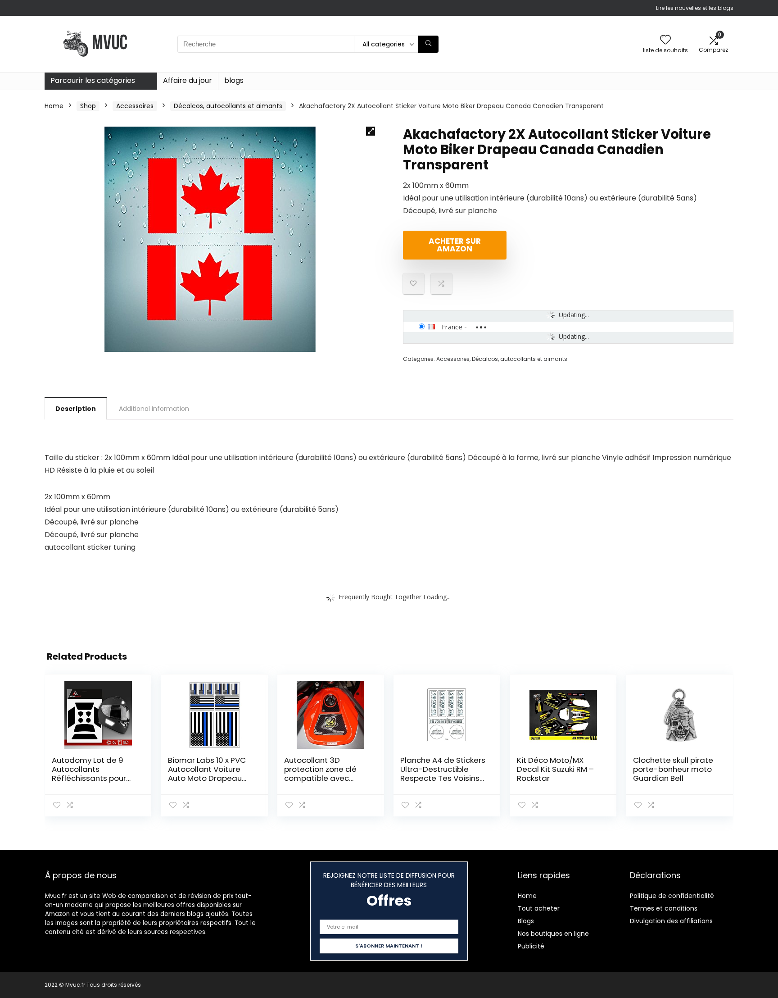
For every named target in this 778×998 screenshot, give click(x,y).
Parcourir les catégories (92, 80)
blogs (234, 80)
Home (54, 105)
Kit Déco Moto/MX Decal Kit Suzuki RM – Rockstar (555, 769)
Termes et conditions (663, 908)
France (452, 326)
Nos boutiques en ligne (553, 933)
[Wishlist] (665, 40)
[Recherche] (428, 44)
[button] (370, 131)
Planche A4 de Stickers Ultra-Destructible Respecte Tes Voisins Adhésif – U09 (442, 774)
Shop (88, 105)
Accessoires (135, 105)
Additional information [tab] (154, 408)
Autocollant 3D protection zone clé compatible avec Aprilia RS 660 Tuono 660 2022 (322, 778)
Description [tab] (75, 408)
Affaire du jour (187, 80)
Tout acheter (539, 908)
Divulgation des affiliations (671, 920)
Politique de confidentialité (672, 895)
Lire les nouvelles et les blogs (694, 8)
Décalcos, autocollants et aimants (228, 105)
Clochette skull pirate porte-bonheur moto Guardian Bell (673, 769)
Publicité (531, 946)
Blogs (526, 920)
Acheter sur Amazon (455, 245)
